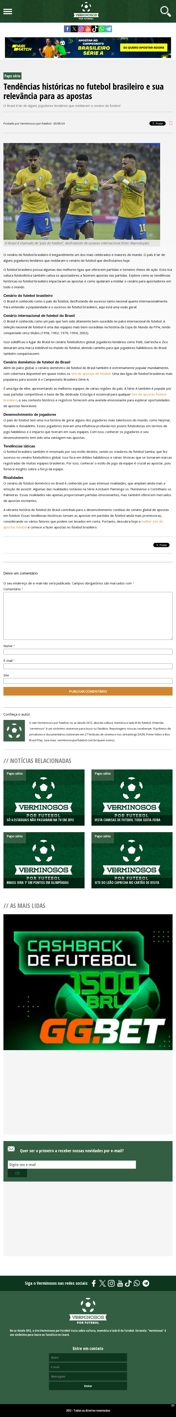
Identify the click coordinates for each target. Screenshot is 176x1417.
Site (6, 675)
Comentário (13, 589)
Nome (9, 646)
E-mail (9, 660)
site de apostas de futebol (91, 373)
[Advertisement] (88, 1099)
